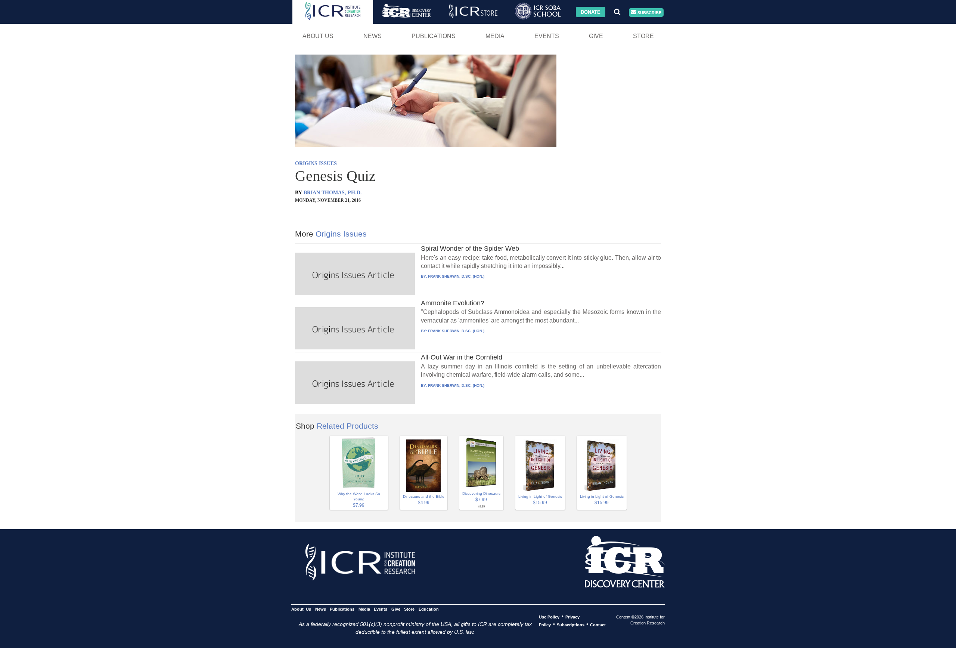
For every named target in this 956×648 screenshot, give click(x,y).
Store (643, 36)
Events (546, 36)
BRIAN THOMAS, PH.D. (333, 192)
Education (428, 609)
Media (495, 36)
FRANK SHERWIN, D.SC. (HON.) (456, 276)
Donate (590, 12)
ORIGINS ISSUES (316, 163)
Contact (598, 624)
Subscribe (648, 12)
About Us (317, 36)
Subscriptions (570, 624)
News (372, 36)
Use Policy (549, 616)
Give (596, 36)
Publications (434, 36)
